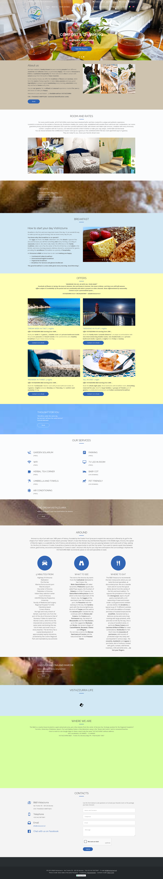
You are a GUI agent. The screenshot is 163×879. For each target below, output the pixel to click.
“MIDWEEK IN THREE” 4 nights (40, 380)
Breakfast (75, 7)
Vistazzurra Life (104, 7)
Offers (82, 7)
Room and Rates (65, 7)
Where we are (115, 7)
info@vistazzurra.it (39, 826)
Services (88, 7)
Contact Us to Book (38, 343)
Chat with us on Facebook (45, 831)
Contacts (124, 7)
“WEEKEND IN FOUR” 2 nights (95, 328)
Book (33, 101)
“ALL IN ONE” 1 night (91, 380)
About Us (54, 7)
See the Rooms (81, 49)
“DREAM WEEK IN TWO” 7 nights (41, 328)
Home (48, 7)
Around (95, 7)
